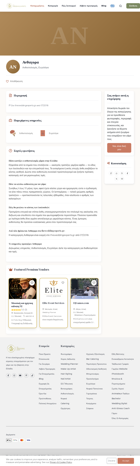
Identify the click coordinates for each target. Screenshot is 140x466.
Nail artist (66, 379)
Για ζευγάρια (44, 364)
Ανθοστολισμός (67, 393)
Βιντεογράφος (66, 388)
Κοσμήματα (91, 403)
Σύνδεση (133, 6)
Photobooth (118, 374)
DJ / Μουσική (16, 316)
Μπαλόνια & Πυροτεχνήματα (85, 315)
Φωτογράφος (66, 354)
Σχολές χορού (118, 388)
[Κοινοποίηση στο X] (116, 179)
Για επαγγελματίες (46, 374)
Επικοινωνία (44, 359)
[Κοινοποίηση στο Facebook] (127, 173)
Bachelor (116, 398)
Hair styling (66, 374)
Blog (103, 6)
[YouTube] (20, 375)
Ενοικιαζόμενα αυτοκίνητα (123, 359)
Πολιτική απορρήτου (47, 403)
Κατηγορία (53, 6)
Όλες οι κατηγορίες (120, 418)
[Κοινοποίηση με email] (122, 179)
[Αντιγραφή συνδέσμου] (111, 173)
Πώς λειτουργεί (69, 6)
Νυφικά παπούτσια (94, 388)
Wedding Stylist (119, 403)
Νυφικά (64, 398)
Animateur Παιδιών (120, 393)
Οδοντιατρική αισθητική (96, 369)
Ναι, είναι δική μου (119, 148)
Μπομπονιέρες (92, 374)
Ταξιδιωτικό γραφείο (120, 364)
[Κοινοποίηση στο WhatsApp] (116, 173)
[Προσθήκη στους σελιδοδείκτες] (32, 283)
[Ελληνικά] (112, 6)
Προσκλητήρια (92, 379)
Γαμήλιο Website (119, 369)
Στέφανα (89, 408)
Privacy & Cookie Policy (61, 462)
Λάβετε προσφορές (89, 6)
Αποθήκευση (16, 81)
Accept (125, 461)
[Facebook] (8, 375)
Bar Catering (92, 359)
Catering (65, 403)
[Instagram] (14, 375)
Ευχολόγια (90, 383)
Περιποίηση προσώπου (96, 364)
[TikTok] (32, 375)
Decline (111, 461)
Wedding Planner (49, 312)
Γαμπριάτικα (91, 393)
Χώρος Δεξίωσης (68, 359)
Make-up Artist (68, 369)
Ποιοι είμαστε (44, 354)
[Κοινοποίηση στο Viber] (122, 173)
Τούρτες (89, 398)
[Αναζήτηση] (120, 6)
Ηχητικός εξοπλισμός (95, 354)
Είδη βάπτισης (118, 354)
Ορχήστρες (65, 408)
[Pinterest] (26, 375)
